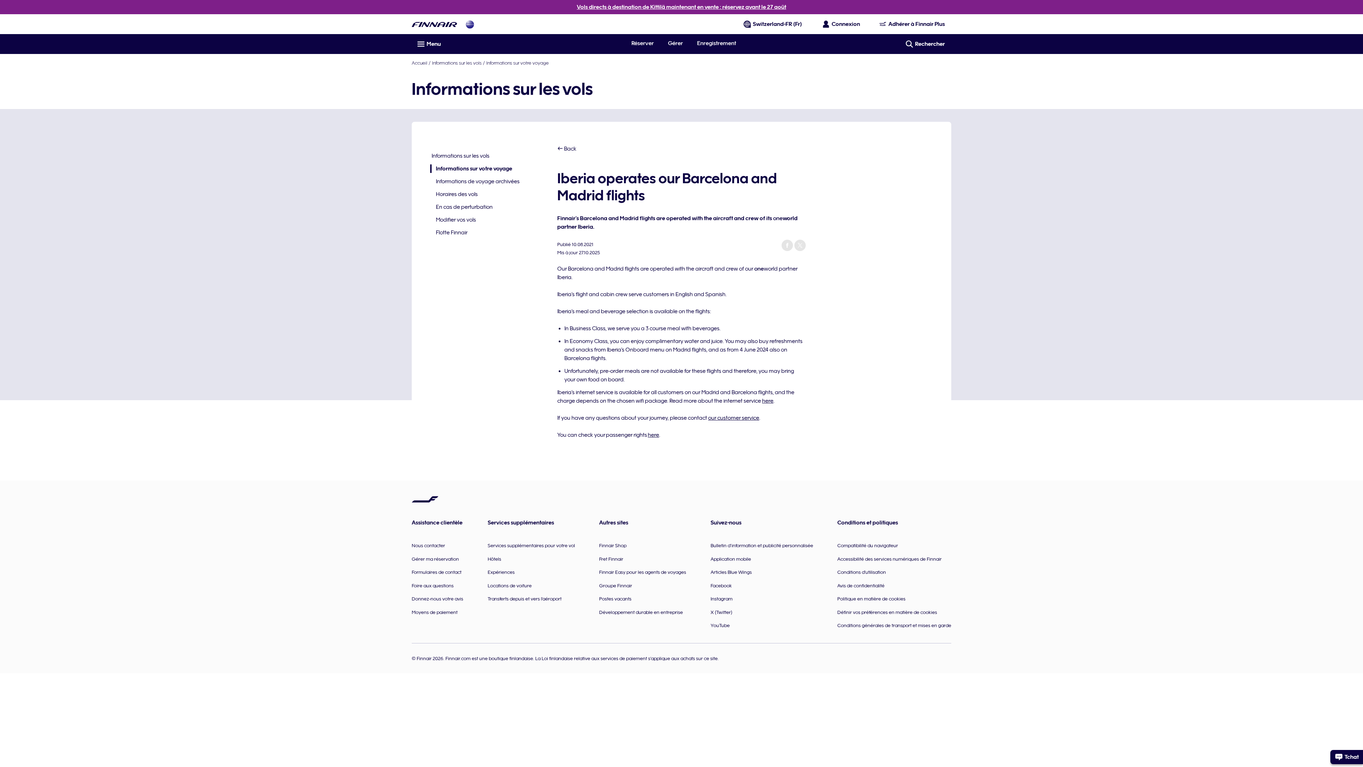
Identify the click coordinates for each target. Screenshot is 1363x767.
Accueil (419, 63)
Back (569, 149)
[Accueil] (434, 24)
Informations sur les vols (457, 63)
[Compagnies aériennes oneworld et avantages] (470, 24)
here (767, 401)
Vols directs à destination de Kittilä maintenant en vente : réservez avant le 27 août (681, 7)
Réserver (642, 43)
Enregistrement (716, 43)
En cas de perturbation (464, 207)
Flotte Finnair (451, 232)
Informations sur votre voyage (517, 63)
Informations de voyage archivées (478, 181)
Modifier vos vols (456, 220)
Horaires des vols (457, 194)
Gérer (675, 43)
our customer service (733, 418)
